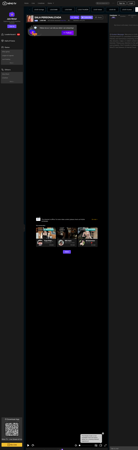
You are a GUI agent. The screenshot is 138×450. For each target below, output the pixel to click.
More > (12, 63)
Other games (6, 51)
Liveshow (5, 78)
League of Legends (8, 55)
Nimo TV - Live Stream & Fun (12, 429)
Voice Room (5, 74)
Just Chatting (6, 59)
